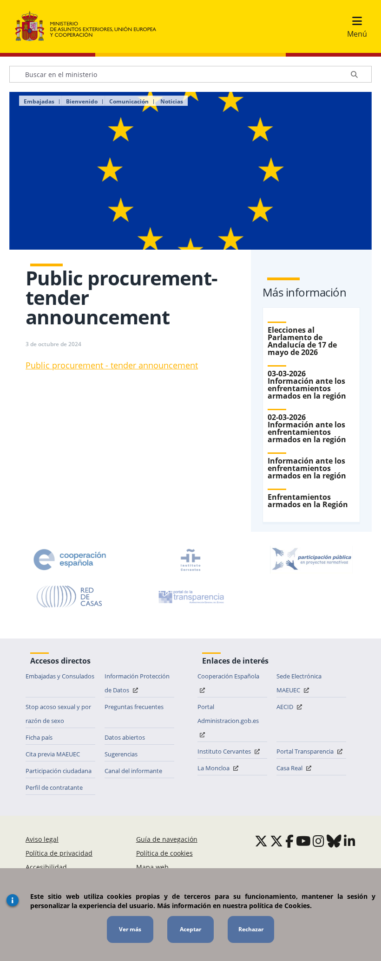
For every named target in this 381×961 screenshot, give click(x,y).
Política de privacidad (59, 853)
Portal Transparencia (305, 751)
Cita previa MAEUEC (53, 754)
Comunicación (129, 101)
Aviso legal (42, 839)
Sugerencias (121, 754)
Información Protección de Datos (137, 683)
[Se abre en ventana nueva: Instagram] (318, 841)
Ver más (130, 929)
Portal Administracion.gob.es (228, 714)
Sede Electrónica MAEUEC (299, 683)
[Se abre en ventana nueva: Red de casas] (69, 596)
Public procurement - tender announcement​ (112, 365)
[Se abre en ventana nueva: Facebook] (289, 841)
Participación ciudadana (59, 771)
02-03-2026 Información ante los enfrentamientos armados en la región (307, 428)
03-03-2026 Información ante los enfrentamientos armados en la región (307, 384)
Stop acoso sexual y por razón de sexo (58, 714)
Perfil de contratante (54, 787)
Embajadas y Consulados (60, 676)
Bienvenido (82, 101)
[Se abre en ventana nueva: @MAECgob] (261, 841)
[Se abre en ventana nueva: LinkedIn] (349, 841)
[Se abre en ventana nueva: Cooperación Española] (69, 559)
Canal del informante (133, 771)
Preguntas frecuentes (134, 707)
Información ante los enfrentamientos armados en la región (307, 468)
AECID (285, 707)
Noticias (171, 101)
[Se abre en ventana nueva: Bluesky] (334, 841)
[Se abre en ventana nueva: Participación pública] (311, 559)
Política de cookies (164, 853)
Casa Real (290, 768)
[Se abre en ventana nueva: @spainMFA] (276, 841)
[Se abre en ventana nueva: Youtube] (303, 841)
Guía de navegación (166, 839)
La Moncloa (214, 768)
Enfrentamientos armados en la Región (308, 501)
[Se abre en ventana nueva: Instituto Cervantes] (190, 559)
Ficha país (39, 737)
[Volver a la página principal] (90, 26)
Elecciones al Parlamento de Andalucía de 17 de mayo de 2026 (302, 341)
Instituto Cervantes (224, 751)
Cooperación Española (228, 676)
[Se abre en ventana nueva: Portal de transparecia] (190, 596)
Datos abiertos (125, 737)
